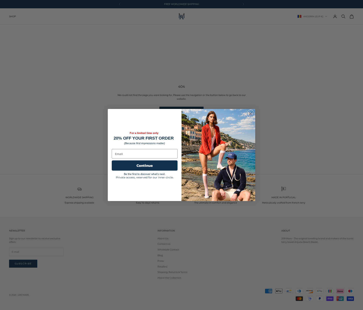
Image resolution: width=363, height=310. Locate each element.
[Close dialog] (250, 113)
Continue (145, 165)
